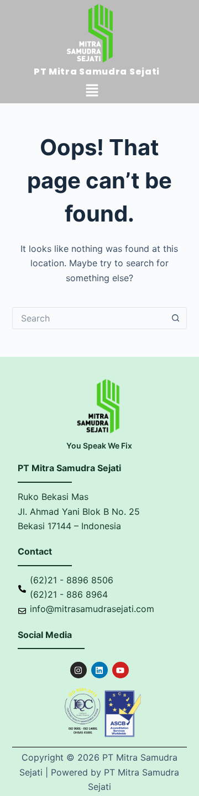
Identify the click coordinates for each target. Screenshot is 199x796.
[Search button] (176, 318)
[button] (92, 91)
